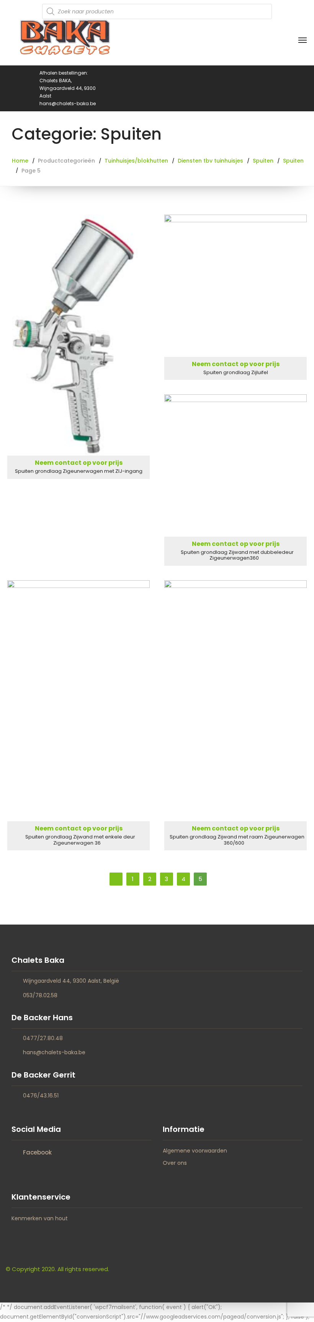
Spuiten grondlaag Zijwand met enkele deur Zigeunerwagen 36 (80, 839)
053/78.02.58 (40, 995)
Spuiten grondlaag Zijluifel (235, 372)
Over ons (175, 1163)
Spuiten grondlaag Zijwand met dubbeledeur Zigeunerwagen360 (237, 555)
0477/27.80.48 (43, 1038)
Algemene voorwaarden (195, 1150)
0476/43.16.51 (41, 1095)
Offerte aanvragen (78, 335)
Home (20, 160)
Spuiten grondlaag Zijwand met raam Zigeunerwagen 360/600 (237, 839)
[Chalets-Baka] (65, 42)
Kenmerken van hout (39, 1218)
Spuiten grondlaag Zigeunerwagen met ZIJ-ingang (78, 471)
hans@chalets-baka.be (54, 1052)
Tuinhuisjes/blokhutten (136, 160)
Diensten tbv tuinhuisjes (210, 160)
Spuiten (263, 160)
